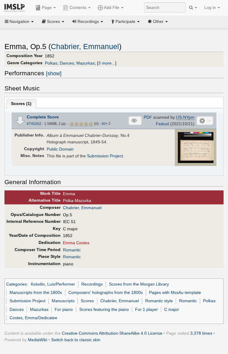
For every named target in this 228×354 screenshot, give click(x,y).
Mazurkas (85, 63)
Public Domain (60, 149)
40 (104, 124)
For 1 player (146, 309)
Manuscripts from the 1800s (36, 292)
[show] (53, 73)
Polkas (51, 63)
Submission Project (105, 155)
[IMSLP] (16, 7)
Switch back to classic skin (75, 339)
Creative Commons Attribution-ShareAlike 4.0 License (112, 333)
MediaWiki (37, 339)
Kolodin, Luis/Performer (53, 284)
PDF (148, 117)
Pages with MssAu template (175, 292)
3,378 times (201, 333)
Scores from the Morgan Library (139, 284)
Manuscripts (63, 300)
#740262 (34, 124)
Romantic (72, 250)
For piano (64, 309)
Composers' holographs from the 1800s (105, 292)
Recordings (92, 284)
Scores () (21, 103)
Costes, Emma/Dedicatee (33, 317)
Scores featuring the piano (104, 309)
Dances (67, 63)
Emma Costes (76, 242)
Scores (87, 300)
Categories (16, 284)
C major (171, 309)
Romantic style (159, 300)
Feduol (162, 123)
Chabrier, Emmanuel (85, 47)
